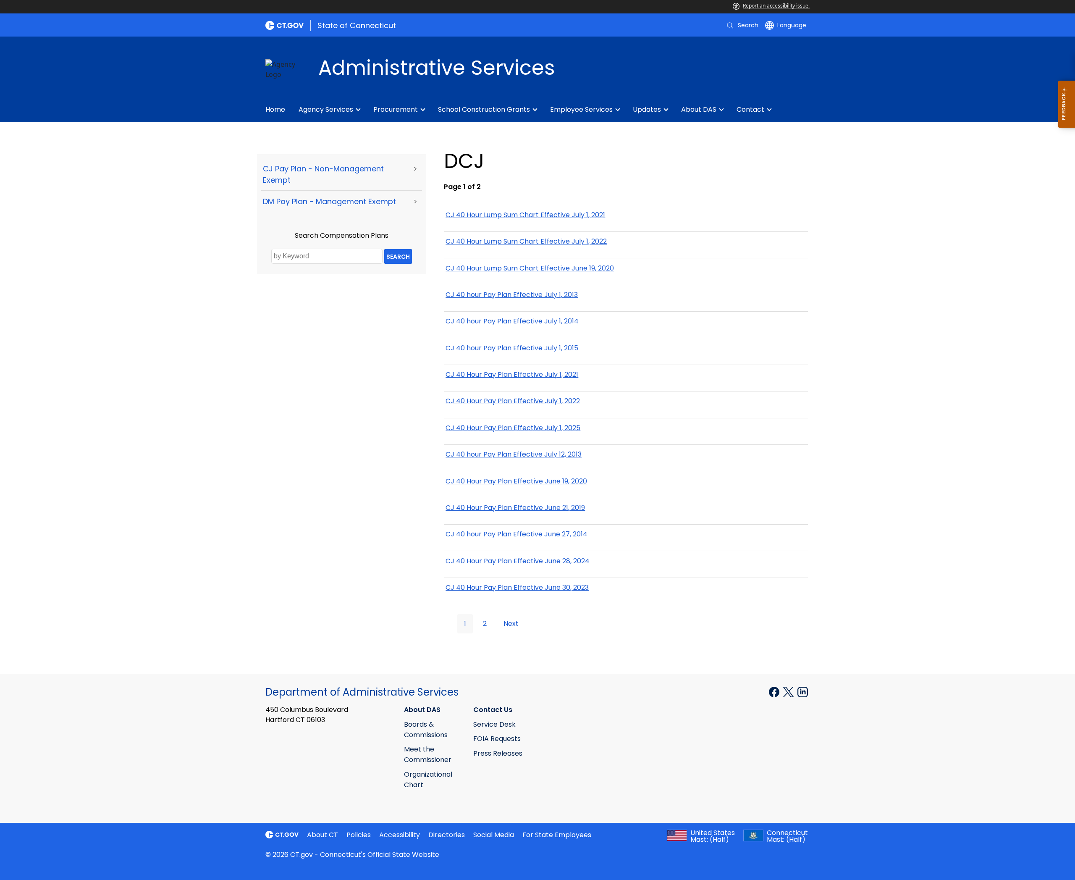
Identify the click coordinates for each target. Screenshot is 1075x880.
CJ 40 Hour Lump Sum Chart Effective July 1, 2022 (526, 241)
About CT (322, 835)
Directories (446, 835)
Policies (358, 835)
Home (275, 109)
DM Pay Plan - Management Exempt (329, 201)
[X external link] (789, 691)
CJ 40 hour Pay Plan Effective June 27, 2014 (516, 534)
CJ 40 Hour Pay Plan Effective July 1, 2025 (513, 428)
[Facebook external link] (775, 691)
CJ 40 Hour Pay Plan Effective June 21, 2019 (515, 507)
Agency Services (326, 109)
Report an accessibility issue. (776, 5)
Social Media (493, 835)
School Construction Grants (484, 109)
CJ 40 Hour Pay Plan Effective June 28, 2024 (518, 561)
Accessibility (399, 835)
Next (511, 623)
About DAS (698, 109)
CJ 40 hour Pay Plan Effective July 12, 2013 (514, 454)
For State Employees (556, 835)
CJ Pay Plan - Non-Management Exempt (323, 174)
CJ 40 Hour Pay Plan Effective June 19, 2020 (516, 481)
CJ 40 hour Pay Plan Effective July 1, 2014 (512, 321)
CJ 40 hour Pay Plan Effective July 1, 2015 (512, 348)
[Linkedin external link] (802, 691)
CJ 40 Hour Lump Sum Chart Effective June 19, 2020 (530, 268)
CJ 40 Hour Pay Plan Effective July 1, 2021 (512, 374)
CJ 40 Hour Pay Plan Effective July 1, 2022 (513, 401)
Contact (750, 109)
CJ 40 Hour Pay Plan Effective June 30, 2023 (517, 587)
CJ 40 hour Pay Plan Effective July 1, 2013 (512, 294)
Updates (647, 109)
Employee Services (581, 109)
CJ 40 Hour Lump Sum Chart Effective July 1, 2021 (525, 215)
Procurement (395, 109)
